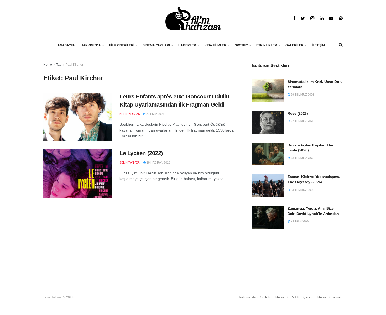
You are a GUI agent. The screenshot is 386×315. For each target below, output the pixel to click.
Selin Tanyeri (129, 162)
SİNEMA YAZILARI (156, 45)
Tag (58, 64)
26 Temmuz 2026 (302, 158)
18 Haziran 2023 (158, 162)
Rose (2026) (298, 113)
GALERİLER (294, 45)
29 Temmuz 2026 (302, 94)
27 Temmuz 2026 (302, 121)
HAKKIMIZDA (91, 45)
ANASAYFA (66, 45)
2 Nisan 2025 (299, 221)
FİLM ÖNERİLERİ (121, 45)
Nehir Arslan (129, 114)
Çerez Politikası (315, 297)
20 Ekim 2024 (154, 114)
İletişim (337, 297)
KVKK (294, 297)
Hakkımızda (246, 297)
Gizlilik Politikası (272, 297)
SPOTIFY (241, 45)
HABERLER (187, 45)
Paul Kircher (74, 64)
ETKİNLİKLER (266, 45)
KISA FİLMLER (215, 45)
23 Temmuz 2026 (302, 189)
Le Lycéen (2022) (141, 153)
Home (47, 64)
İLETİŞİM (318, 45)
